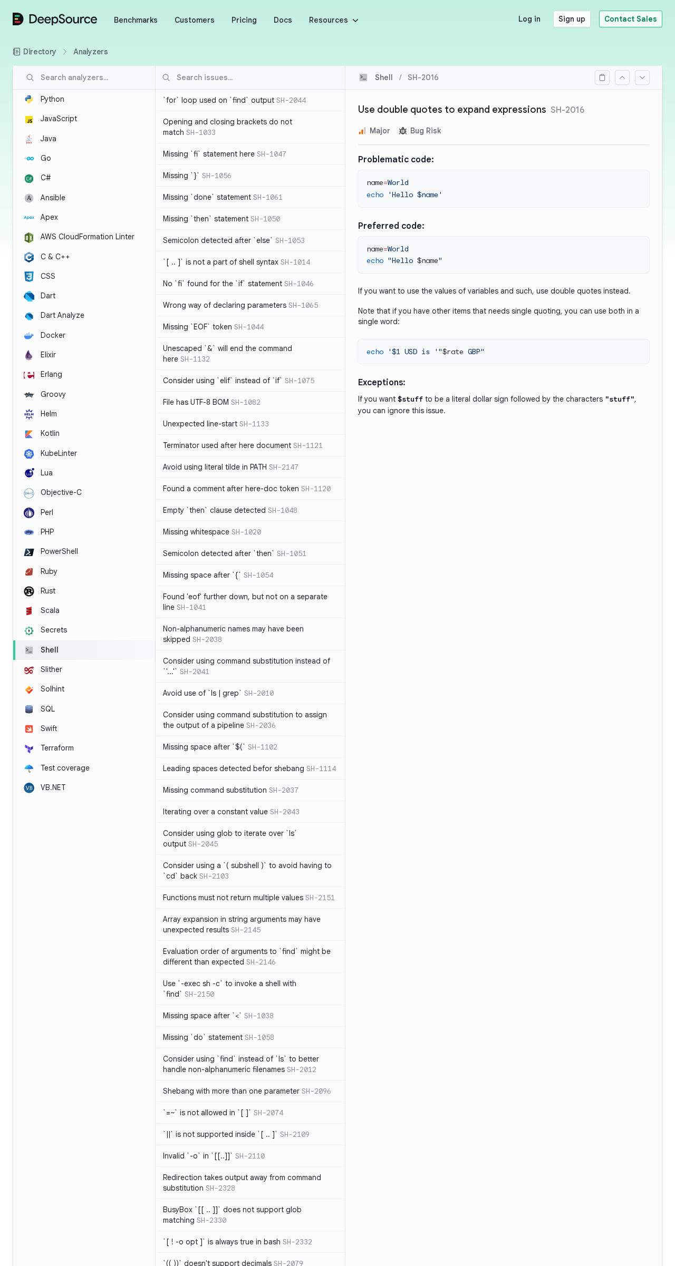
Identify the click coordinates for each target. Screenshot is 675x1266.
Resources (328, 20)
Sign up (571, 19)
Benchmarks (136, 20)
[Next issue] (642, 77)
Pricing (244, 20)
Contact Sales (630, 19)
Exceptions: (382, 382)
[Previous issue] (622, 77)
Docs (283, 20)
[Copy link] (602, 77)
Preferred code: (391, 226)
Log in (529, 19)
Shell (384, 77)
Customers (195, 20)
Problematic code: (396, 159)
